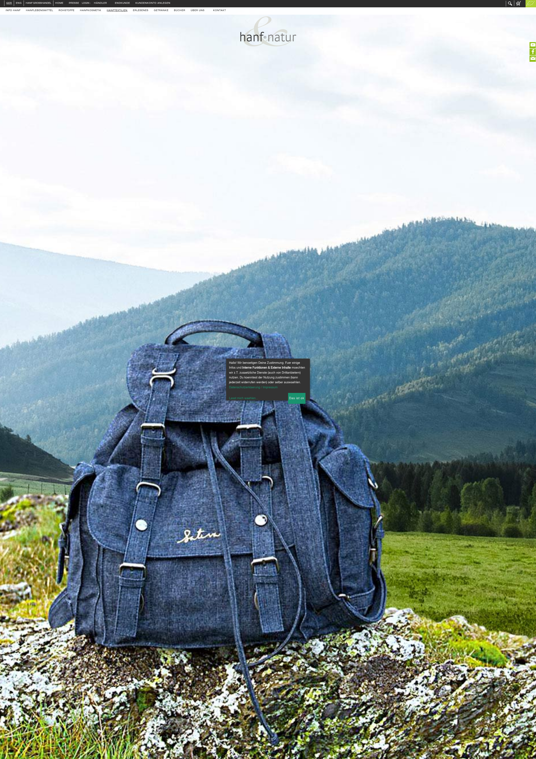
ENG (19, 3)
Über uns (198, 11)
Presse (74, 3)
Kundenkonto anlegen (152, 3)
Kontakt (219, 11)
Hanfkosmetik (90, 11)
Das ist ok (296, 398)
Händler (100, 3)
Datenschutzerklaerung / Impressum (253, 387)
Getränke (161, 11)
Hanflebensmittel (39, 11)
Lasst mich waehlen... (243, 398)
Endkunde (122, 3)
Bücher (179, 11)
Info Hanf (13, 11)
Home (59, 3)
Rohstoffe (67, 11)
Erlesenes (140, 11)
